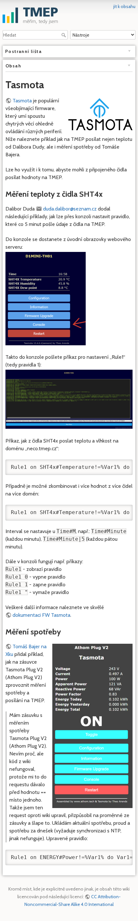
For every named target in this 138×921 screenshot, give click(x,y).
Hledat (64, 35)
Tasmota (22, 101)
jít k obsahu (124, 6)
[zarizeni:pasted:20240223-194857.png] (45, 298)
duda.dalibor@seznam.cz (70, 209)
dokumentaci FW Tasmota (41, 615)
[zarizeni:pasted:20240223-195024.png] (69, 399)
